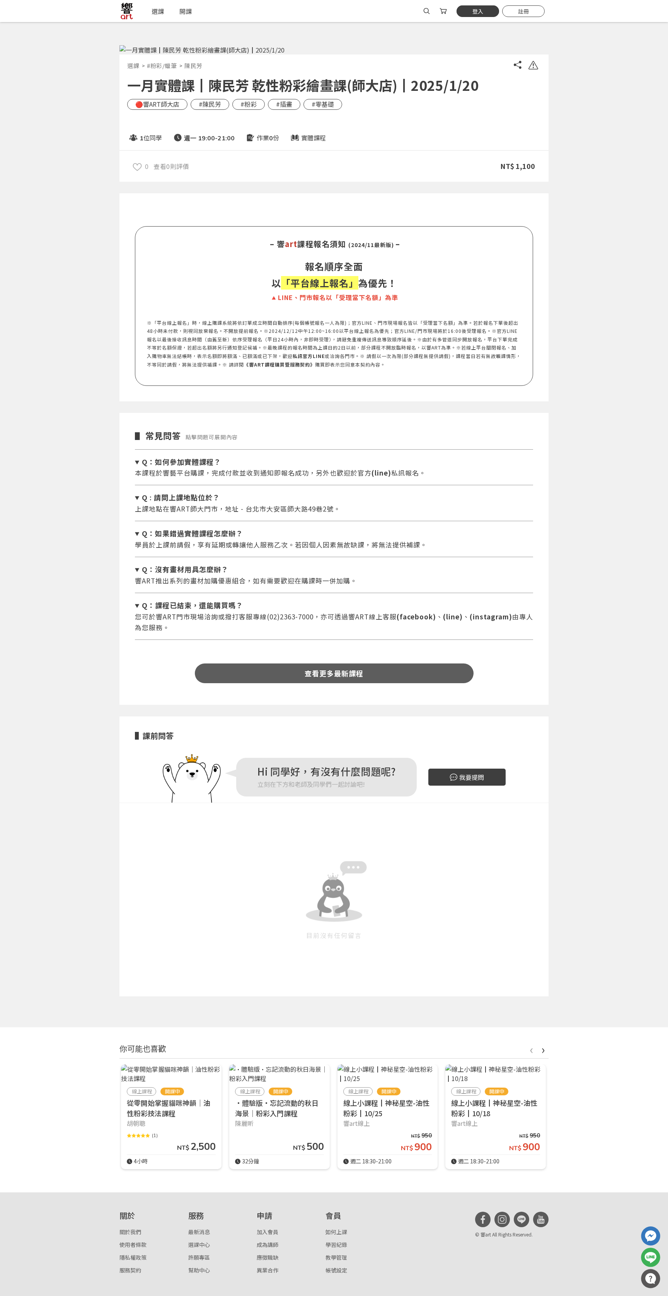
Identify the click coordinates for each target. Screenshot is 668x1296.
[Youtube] (541, 1219)
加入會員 (267, 1232)
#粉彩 (248, 104)
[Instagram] (502, 1219)
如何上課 (336, 1232)
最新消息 (199, 1232)
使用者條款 (133, 1244)
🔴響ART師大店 (157, 104)
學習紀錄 (336, 1244)
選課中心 (199, 1244)
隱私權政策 (133, 1257)
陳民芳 (193, 65)
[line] (521, 1219)
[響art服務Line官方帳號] (650, 1257)
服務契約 (130, 1270)
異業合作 (267, 1270)
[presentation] (531, 1049)
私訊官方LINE (309, 356)
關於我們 (130, 1232)
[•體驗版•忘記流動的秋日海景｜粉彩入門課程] (279, 1073)
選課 (133, 65)
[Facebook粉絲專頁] (483, 1219)
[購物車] (444, 11)
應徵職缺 (267, 1257)
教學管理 (336, 1257)
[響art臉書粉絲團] (650, 1236)
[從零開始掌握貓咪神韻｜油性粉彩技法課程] (171, 1073)
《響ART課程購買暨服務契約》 (279, 364)
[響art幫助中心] (650, 1278)
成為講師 (267, 1244)
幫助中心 (199, 1270)
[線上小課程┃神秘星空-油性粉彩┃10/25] (387, 1073)
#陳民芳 (210, 104)
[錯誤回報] (533, 66)
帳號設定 (336, 1270)
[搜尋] (426, 11)
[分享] (517, 66)
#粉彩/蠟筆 (162, 65)
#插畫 (284, 104)
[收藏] (137, 166)
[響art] (126, 11)
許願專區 (199, 1257)
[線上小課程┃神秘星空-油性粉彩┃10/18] (495, 1073)
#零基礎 (323, 104)
